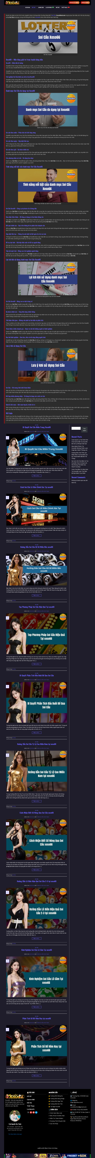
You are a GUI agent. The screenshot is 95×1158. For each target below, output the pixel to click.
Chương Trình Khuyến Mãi (57, 1121)
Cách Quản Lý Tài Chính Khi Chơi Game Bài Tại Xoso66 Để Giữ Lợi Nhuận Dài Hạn (80, 441)
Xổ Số (33, 7)
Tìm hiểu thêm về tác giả (15, 1134)
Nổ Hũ (57, 7)
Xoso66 (37, 17)
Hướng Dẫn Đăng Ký (56, 1096)
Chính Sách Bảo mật (56, 1113)
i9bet (46, 1148)
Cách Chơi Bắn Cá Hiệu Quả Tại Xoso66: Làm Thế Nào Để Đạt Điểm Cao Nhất (80, 471)
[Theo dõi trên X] (28, 1112)
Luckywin (50, 7)
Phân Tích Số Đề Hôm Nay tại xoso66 (36, 1018)
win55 (42, 1148)
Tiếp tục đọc (36, 475)
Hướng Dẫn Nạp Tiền (56, 1101)
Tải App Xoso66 (55, 1106)
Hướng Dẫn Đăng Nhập (57, 1098)
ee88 (39, 1148)
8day (55, 1148)
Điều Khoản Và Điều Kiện (57, 1115)
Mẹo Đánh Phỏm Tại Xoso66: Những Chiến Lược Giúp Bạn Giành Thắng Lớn (80, 448)
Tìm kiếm (74, 425)
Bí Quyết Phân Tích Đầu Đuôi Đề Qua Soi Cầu (37, 675)
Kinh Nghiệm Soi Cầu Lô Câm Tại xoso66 (36, 949)
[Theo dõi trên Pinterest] (31, 1112)
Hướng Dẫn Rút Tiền (56, 1104)
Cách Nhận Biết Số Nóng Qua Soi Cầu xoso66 (37, 812)
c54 (53, 1148)
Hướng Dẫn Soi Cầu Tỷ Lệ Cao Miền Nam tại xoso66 (36, 744)
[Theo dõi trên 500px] (36, 1112)
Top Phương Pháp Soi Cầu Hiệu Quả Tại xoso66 (36, 606)
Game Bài (41, 7)
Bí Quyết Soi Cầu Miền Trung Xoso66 (37, 427)
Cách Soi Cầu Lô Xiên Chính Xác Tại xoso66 (36, 487)
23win (50, 1148)
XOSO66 (27, 7)
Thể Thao (65, 7)
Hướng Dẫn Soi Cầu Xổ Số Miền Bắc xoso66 (36, 546)
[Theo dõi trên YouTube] (33, 1112)
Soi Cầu (36, 425)
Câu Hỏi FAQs (54, 1123)
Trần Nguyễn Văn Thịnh (43, 431)
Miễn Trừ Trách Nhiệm (56, 1118)
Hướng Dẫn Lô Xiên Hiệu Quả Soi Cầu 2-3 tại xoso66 (36, 881)
